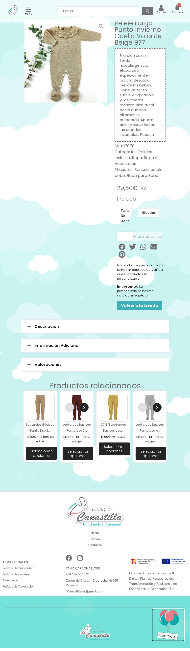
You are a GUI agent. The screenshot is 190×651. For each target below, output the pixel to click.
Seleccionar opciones (41, 453)
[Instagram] (80, 558)
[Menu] (28, 10)
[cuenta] (161, 8)
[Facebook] (69, 558)
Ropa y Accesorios (136, 161)
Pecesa (141, 169)
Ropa (137, 158)
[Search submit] (147, 11)
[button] (122, 247)
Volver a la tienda (139, 305)
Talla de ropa (125, 216)
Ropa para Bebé (142, 175)
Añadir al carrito (147, 236)
